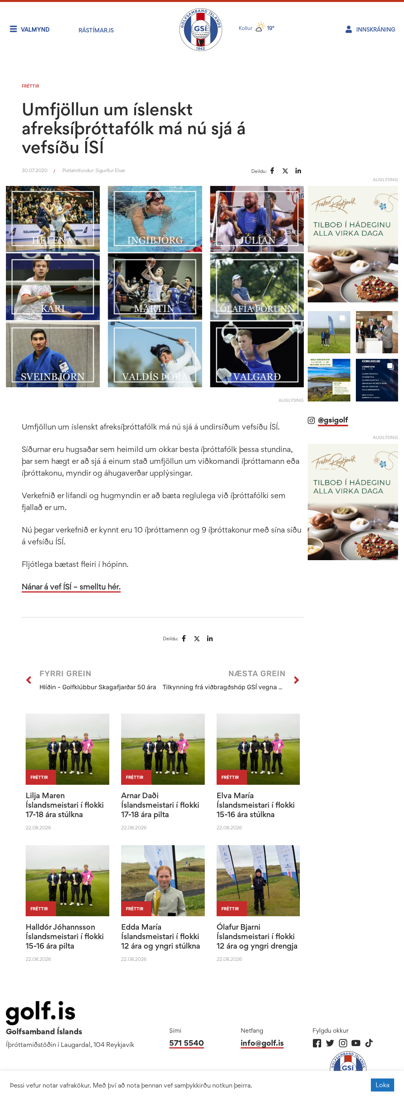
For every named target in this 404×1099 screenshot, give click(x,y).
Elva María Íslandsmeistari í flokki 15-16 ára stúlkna (256, 805)
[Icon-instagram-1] (343, 1043)
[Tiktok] (369, 1043)
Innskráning (375, 29)
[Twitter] (330, 1043)
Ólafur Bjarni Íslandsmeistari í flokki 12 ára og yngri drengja (257, 936)
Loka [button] (382, 1085)
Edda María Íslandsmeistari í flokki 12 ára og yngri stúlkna (160, 936)
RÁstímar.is (96, 30)
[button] (329, 332)
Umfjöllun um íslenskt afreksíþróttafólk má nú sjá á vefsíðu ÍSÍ (134, 128)
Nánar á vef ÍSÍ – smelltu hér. (71, 586)
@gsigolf (333, 419)
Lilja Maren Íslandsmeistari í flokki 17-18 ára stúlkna (65, 805)
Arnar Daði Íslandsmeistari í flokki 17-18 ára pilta (160, 805)
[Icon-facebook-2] (317, 1043)
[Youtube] (356, 1043)
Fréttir (30, 86)
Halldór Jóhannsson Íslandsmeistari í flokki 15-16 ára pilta (65, 936)
